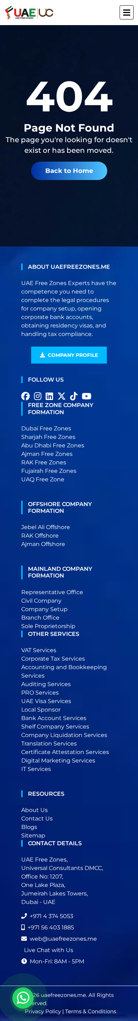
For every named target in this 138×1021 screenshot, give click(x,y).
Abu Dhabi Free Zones (52, 445)
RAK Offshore (40, 535)
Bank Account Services (53, 718)
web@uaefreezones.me (63, 938)
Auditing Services (46, 684)
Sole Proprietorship (48, 626)
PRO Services (40, 692)
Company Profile (73, 355)
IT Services (36, 769)
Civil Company (41, 600)
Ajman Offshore (43, 544)
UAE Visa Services (46, 701)
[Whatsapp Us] (23, 998)
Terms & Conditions (90, 1011)
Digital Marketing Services (58, 760)
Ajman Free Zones (47, 454)
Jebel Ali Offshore (45, 527)
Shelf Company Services (55, 726)
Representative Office (52, 592)
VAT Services (38, 650)
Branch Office (40, 617)
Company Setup (44, 609)
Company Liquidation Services (64, 735)
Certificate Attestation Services (65, 752)
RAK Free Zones (43, 462)
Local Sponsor (41, 709)
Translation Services (49, 743)
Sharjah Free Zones (48, 437)
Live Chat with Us (48, 950)
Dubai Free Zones (46, 428)
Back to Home (69, 171)
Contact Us (37, 818)
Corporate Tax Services (53, 658)
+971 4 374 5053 (51, 916)
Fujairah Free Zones (48, 471)
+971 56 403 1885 (51, 927)
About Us (34, 810)
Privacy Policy (43, 1011)
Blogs (29, 827)
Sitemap (33, 835)
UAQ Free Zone (42, 479)
